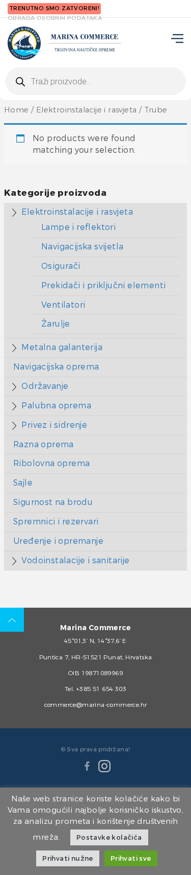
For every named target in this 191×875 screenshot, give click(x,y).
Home (16, 110)
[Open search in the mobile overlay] (95, 81)
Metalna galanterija (61, 347)
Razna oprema (43, 444)
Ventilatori (63, 305)
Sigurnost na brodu (53, 502)
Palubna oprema (56, 405)
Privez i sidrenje (54, 425)
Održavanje (44, 386)
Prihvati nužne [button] (67, 858)
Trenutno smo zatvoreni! (54, 8)
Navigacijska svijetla (82, 246)
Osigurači (60, 266)
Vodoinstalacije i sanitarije (75, 560)
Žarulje (55, 323)
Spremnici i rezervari (55, 521)
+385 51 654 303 (101, 689)
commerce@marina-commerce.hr (95, 705)
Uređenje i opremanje (58, 541)
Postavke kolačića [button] (109, 837)
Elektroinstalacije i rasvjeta (86, 110)
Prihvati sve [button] (131, 858)
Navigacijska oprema (56, 366)
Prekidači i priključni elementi (103, 285)
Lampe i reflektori (78, 227)
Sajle (23, 482)
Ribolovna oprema (51, 463)
